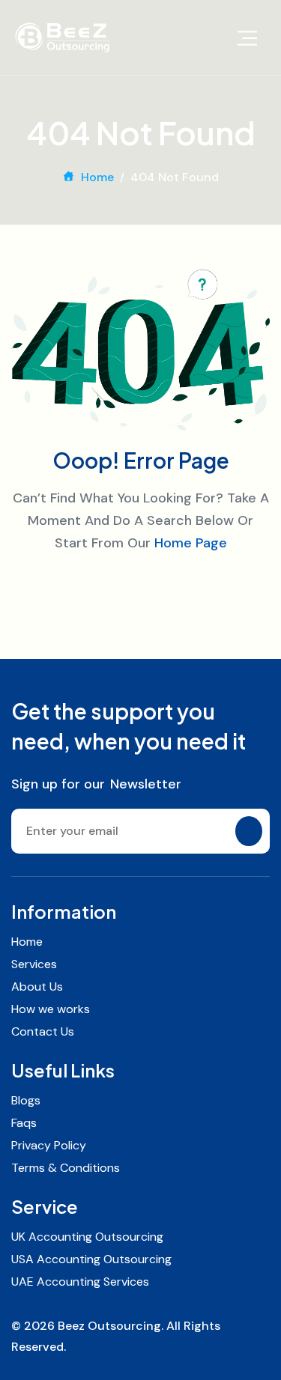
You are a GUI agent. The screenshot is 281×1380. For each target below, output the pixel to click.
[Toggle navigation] (247, 37)
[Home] (62, 37)
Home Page (190, 543)
